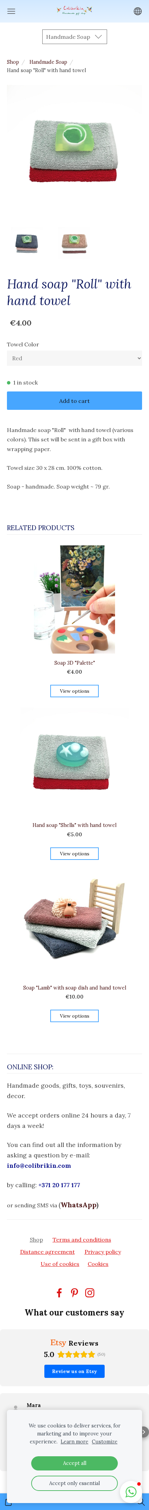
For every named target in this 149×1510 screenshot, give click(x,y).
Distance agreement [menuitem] (47, 1251)
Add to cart (74, 400)
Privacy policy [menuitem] (103, 1251)
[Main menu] (11, 11)
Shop (13, 62)
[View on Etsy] (16, 1409)
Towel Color (23, 344)
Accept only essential (74, 1483)
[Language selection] (137, 11)
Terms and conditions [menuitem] (82, 1239)
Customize (104, 1442)
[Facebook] (59, 1293)
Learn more (74, 1442)
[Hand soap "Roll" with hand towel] (27, 243)
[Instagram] (90, 1293)
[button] (5, 1432)
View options (74, 691)
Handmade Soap (48, 62)
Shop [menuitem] (36, 1239)
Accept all (74, 1463)
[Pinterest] (74, 1293)
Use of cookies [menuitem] (60, 1263)
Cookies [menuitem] (98, 1263)
